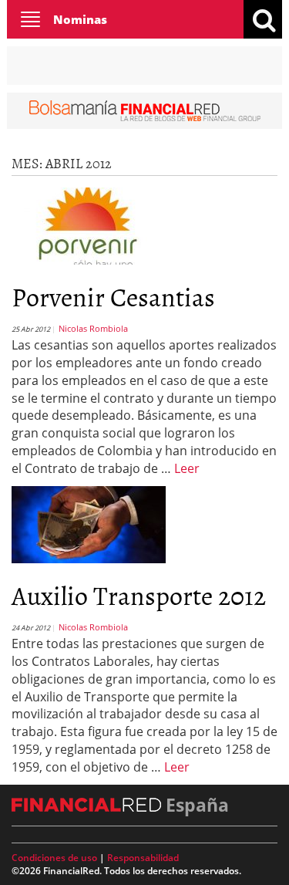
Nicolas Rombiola (93, 328)
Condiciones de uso (54, 857)
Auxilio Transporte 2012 (139, 594)
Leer (187, 468)
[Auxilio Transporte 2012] (89, 523)
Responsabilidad (143, 857)
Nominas (80, 19)
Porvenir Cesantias (113, 296)
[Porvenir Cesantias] (89, 224)
